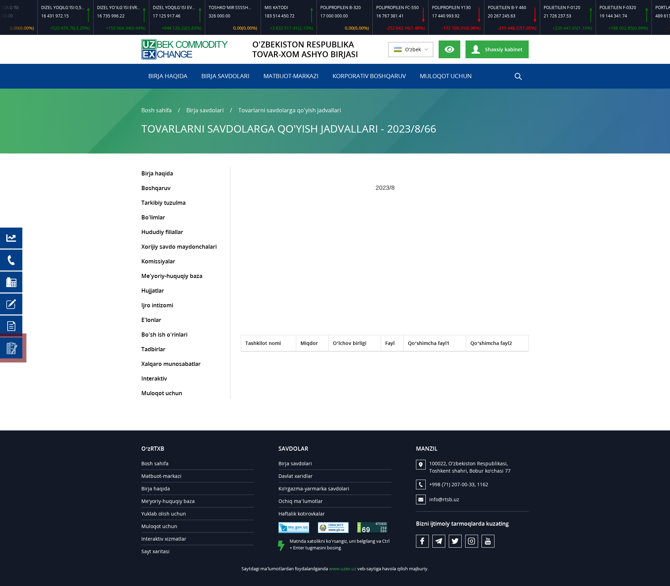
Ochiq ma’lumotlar (300, 501)
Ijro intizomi (157, 305)
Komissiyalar (158, 261)
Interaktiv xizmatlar (163, 538)
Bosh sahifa (156, 110)
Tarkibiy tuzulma (163, 202)
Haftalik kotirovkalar (301, 513)
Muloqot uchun (446, 76)
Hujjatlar (152, 290)
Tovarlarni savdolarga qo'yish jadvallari (289, 110)
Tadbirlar (153, 349)
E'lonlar (151, 320)
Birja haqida (167, 76)
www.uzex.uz (342, 568)
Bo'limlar (153, 217)
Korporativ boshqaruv (369, 76)
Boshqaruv (156, 188)
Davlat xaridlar (295, 476)
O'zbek (413, 49)
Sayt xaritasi (155, 551)
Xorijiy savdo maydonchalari (179, 246)
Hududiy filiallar (162, 232)
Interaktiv (154, 378)
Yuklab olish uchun (163, 513)
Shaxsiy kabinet (503, 49)
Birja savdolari (225, 76)
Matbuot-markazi (291, 76)
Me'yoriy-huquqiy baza (171, 276)
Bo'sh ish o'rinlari (164, 334)
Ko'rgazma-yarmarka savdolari (313, 488)
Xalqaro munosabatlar (171, 364)
